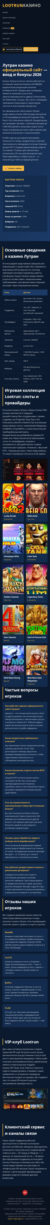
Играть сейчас (13, 168)
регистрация (30, 49)
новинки (8, 28)
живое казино (9, 33)
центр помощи (9, 17)
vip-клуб (6, 38)
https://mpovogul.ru (15, 1219)
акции (5, 12)
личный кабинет (12, 49)
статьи (5, 44)
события (6, 23)
